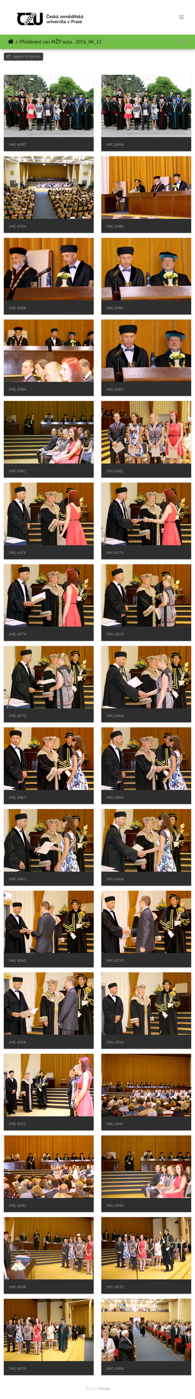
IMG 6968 (115, 715)
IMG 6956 (115, 1042)
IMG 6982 (17, 471)
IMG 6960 (17, 960)
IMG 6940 (115, 1205)
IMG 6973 (115, 634)
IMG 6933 (115, 1287)
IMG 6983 (115, 389)
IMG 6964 (115, 879)
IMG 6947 (115, 1123)
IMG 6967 (17, 797)
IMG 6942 (17, 1205)
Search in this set (26, 56)
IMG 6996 (115, 144)
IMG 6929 (17, 1368)
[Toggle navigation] (181, 17)
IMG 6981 (115, 471)
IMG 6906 (115, 1368)
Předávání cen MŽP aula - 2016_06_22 (61, 41)
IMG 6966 (115, 797)
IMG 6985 (115, 308)
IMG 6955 (17, 1123)
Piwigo (104, 1388)
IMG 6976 (115, 552)
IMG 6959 (115, 960)
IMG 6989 (115, 226)
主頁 (11, 42)
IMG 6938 (17, 1287)
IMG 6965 (17, 879)
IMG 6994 (17, 226)
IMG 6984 (17, 389)
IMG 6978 (17, 552)
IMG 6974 (17, 634)
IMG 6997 (17, 144)
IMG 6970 (17, 715)
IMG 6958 (17, 1042)
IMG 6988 (17, 308)
